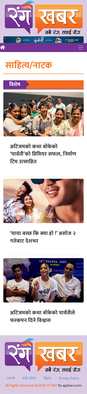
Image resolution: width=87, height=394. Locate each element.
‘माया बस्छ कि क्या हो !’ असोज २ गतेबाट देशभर (43, 237)
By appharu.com (70, 386)
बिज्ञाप (47, 378)
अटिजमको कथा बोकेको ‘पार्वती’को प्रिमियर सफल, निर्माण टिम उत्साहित (43, 154)
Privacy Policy (69, 378)
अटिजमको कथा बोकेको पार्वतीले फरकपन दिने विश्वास (42, 316)
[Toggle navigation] (81, 47)
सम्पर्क (11, 378)
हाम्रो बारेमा (29, 378)
